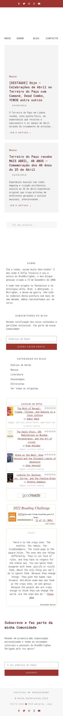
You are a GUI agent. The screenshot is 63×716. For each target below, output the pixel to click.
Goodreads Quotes (48, 605)
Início (7, 38)
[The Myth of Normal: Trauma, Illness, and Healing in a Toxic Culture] (10, 414)
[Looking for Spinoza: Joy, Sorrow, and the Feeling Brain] (10, 481)
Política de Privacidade (31, 692)
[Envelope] (44, 4)
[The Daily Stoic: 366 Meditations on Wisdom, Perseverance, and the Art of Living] (10, 437)
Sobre (20, 38)
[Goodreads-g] (34, 4)
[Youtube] (39, 4)
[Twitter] (24, 4)
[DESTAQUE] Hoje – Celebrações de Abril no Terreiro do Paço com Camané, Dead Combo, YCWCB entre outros (30, 91)
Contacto (52, 38)
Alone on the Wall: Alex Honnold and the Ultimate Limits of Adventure (35, 458)
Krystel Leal (43, 704)
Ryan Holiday (33, 445)
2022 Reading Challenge (31, 507)
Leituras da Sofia (31, 403)
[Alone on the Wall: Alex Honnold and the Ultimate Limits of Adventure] (10, 461)
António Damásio (36, 481)
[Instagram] (29, 4)
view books (50, 524)
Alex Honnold (33, 465)
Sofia (21, 514)
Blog (36, 38)
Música (13, 76)
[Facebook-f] (19, 4)
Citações (31, 532)
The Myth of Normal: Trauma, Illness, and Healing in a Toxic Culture (35, 412)
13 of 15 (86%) (44, 520)
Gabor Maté (33, 418)
